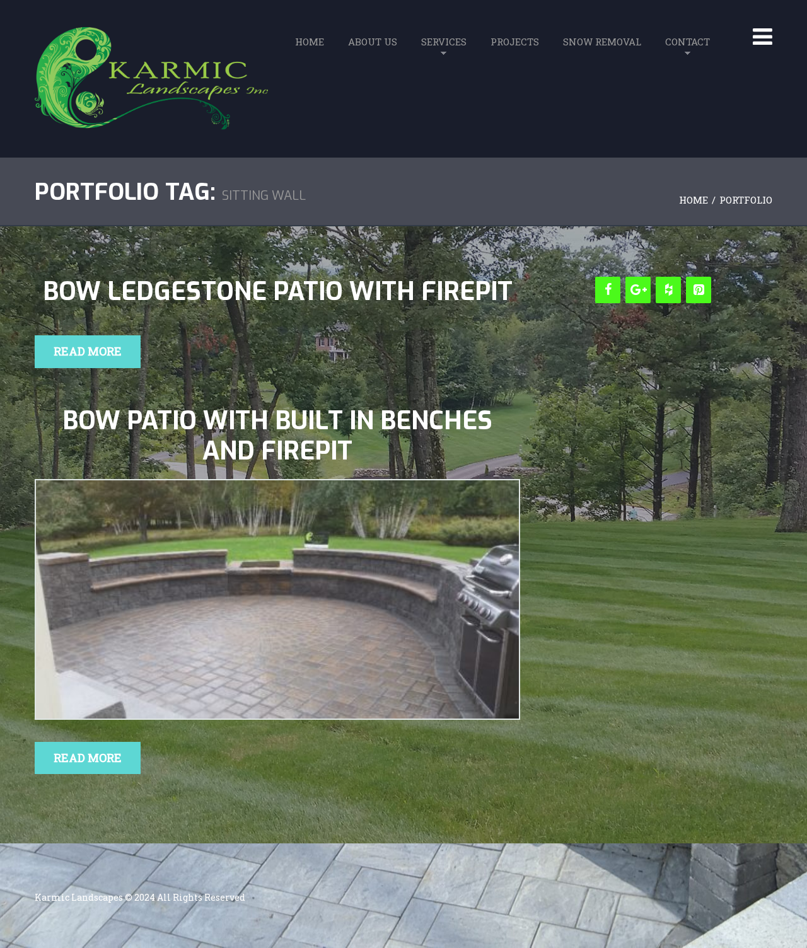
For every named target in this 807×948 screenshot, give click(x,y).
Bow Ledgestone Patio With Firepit (278, 292)
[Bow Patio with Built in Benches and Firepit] (277, 599)
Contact (687, 41)
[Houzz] (668, 290)
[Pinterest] (698, 290)
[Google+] (638, 290)
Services (444, 41)
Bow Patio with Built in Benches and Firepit (277, 436)
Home (309, 41)
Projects (515, 41)
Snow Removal (602, 41)
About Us (372, 41)
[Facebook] (607, 290)
